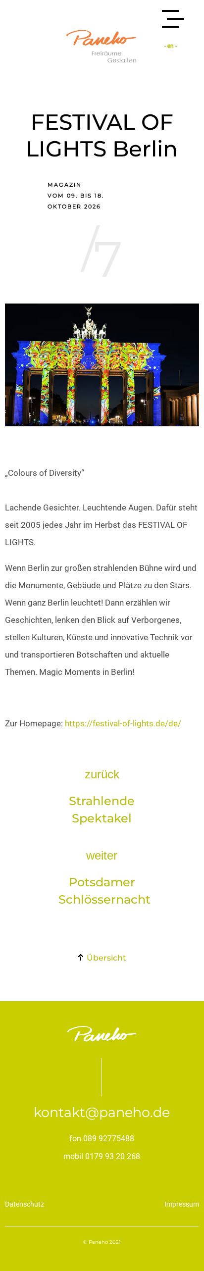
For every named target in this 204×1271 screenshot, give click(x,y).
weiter (101, 855)
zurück (102, 774)
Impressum (181, 1204)
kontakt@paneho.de (102, 1112)
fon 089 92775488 (101, 1138)
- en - (170, 46)
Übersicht (105, 958)
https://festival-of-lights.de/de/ (123, 723)
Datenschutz (24, 1204)
